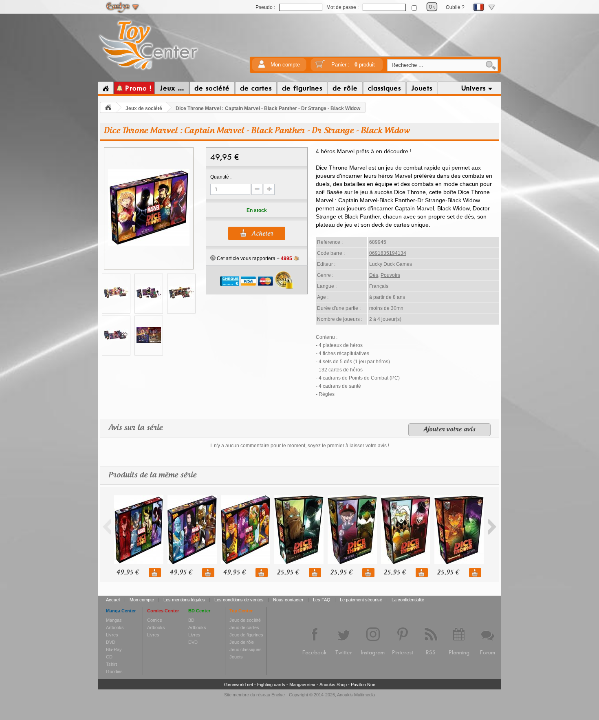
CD (109, 656)
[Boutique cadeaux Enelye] (213, 258)
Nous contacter (288, 599)
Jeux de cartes (244, 627)
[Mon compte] (261, 67)
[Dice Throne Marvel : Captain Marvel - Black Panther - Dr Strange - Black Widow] (148, 244)
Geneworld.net (238, 684)
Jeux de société (144, 108)
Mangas (114, 620)
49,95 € (128, 572)
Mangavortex (302, 684)
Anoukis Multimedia (356, 694)
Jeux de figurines (246, 634)
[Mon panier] (320, 67)
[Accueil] (106, 88)
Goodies (114, 671)
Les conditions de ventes (239, 599)
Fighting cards (271, 684)
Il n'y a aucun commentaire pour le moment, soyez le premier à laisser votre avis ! (299, 445)
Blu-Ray (114, 649)
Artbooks (115, 627)
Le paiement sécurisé (361, 599)
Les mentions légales (184, 599)
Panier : (353, 65)
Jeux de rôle (241, 642)
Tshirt (111, 664)
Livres (112, 634)
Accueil (113, 599)
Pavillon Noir (363, 684)
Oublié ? (455, 7)
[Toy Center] (148, 70)
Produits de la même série (152, 475)
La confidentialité (408, 599)
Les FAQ (321, 599)
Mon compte (285, 65)
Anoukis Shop (333, 684)
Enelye (278, 694)
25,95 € (288, 572)
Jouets (236, 656)
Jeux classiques (245, 649)
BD (191, 620)
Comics (154, 620)
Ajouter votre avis (449, 430)
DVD (110, 642)
